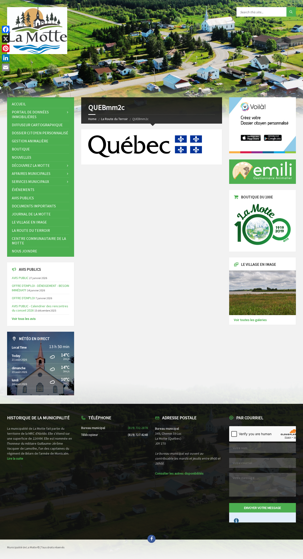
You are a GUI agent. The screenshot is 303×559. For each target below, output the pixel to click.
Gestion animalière (30, 141)
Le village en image (29, 222)
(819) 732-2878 (138, 428)
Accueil (19, 104)
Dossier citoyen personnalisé (40, 132)
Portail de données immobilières (30, 114)
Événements (23, 189)
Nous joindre (24, 251)
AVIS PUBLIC (20, 278)
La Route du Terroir (114, 119)
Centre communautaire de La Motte (39, 240)
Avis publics (23, 198)
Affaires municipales (31, 173)
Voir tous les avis (24, 319)
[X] (5, 39)
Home (92, 119)
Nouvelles (21, 157)
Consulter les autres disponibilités (179, 473)
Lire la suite (15, 458)
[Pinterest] (5, 48)
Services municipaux (30, 181)
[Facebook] (5, 29)
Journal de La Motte (31, 214)
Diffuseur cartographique (37, 124)
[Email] (5, 67)
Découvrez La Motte (31, 165)
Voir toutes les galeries (250, 320)
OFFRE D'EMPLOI (23, 298)
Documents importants (34, 206)
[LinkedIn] (5, 58)
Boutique (21, 149)
